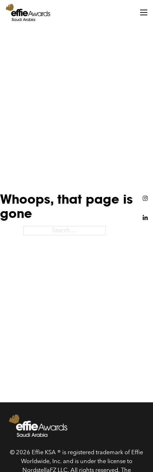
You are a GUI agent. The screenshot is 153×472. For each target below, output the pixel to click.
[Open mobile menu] (143, 12)
